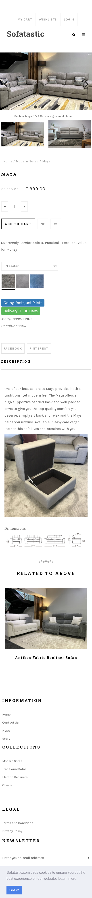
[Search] (73, 35)
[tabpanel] (46, 84)
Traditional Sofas (14, 769)
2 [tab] (42, 107)
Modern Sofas (12, 761)
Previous (5, 83)
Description (16, 361)
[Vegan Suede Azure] (37, 282)
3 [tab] (49, 107)
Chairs (7, 785)
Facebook (13, 348)
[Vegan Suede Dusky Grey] (22, 282)
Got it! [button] (14, 890)
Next (86, 83)
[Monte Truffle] (8, 282)
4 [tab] (57, 107)
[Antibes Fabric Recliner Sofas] (46, 618)
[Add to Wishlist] (43, 224)
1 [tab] (35, 107)
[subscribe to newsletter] (88, 858)
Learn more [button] (67, 878)
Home (8, 161)
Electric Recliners (15, 777)
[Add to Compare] (55, 224)
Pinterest (38, 348)
